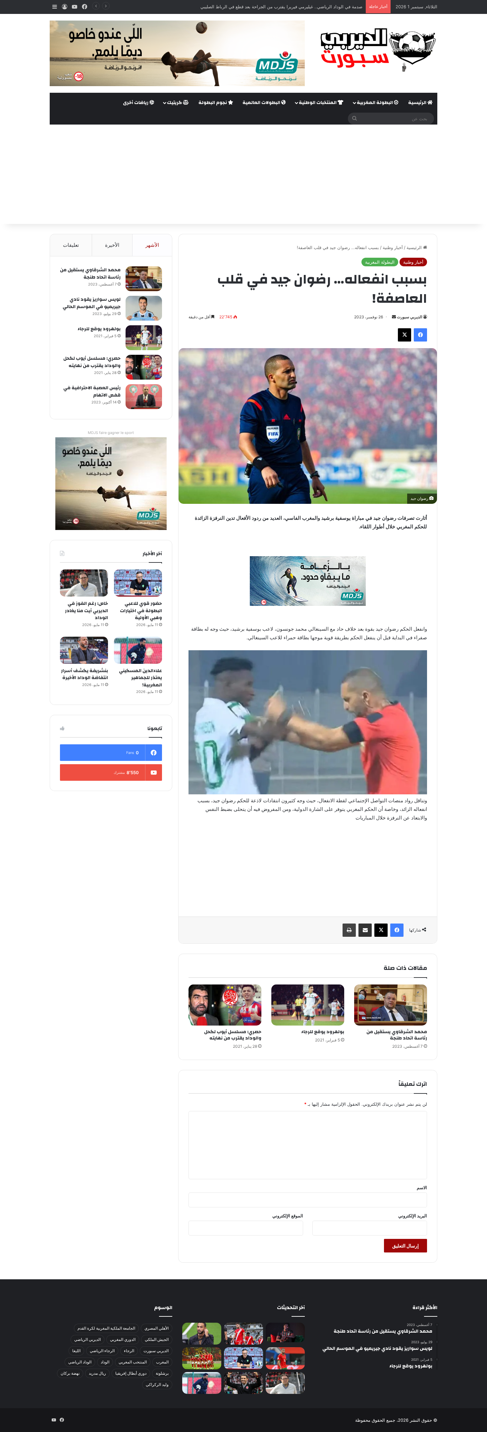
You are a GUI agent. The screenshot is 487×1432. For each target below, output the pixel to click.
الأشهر (152, 245)
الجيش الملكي (157, 1339)
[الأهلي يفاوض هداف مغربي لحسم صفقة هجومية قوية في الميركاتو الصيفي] (201, 1358)
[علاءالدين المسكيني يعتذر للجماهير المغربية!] (138, 650)
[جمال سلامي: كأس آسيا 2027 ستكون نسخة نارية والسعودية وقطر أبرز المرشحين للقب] (243, 1383)
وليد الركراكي (157, 1384)
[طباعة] (349, 930)
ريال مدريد (97, 1373)
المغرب (162, 1361)
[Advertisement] (243, 174)
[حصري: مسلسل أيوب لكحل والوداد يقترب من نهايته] (225, 1005)
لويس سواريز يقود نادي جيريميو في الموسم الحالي (92, 303)
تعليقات (71, 245)
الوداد (105, 1361)
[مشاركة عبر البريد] (365, 930)
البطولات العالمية (262, 102)
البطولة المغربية (375, 102)
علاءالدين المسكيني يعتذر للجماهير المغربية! (140, 677)
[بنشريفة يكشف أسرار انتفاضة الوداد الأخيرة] (84, 650)
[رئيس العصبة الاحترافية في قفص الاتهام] (144, 396)
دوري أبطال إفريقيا (130, 1373)
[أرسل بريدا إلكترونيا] (394, 316)
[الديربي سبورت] (376, 50)
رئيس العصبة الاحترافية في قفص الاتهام (92, 391)
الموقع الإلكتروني (287, 1215)
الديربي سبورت (409, 316)
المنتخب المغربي (133, 1361)
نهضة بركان (70, 1373)
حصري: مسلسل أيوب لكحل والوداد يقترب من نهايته (232, 1035)
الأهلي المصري (156, 1328)
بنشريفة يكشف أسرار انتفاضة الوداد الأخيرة (84, 674)
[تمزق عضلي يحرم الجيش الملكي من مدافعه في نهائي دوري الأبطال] (285, 1332)
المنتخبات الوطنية (318, 102)
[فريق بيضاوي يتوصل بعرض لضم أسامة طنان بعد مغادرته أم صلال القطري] (285, 1358)
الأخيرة (112, 245)
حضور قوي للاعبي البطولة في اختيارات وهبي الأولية (141, 610)
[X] (404, 335)
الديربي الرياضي (87, 1339)
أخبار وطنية (393, 247)
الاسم (422, 1187)
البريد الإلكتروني (412, 1215)
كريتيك (175, 102)
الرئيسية (417, 102)
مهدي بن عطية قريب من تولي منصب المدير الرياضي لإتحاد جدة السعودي (295, 6)
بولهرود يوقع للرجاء (322, 1032)
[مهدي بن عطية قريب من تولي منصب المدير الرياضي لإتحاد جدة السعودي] (201, 1334)
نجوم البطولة (213, 102)
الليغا (76, 1350)
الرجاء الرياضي (102, 1350)
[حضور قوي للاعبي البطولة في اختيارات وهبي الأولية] (138, 583)
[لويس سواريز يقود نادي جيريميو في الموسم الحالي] (144, 308)
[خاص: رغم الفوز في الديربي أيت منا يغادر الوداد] (84, 583)
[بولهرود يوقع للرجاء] (307, 1005)
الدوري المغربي (122, 1339)
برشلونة (162, 1373)
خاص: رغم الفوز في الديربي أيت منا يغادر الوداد (86, 610)
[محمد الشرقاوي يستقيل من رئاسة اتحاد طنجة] (390, 1005)
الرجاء (129, 1350)
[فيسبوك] (420, 335)
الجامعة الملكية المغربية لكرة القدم (106, 1328)
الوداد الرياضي (79, 1361)
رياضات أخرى (136, 102)
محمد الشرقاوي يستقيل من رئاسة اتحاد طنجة (396, 1035)
